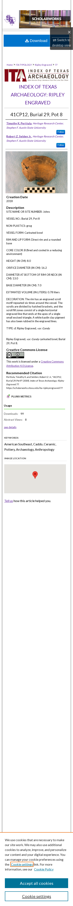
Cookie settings (22, 864)
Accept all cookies (36, 883)
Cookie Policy (44, 869)
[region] (36, 869)
